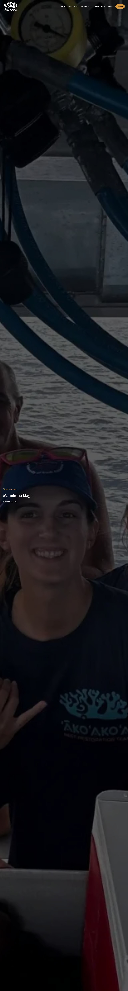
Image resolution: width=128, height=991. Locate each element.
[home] (10, 6)
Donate (120, 6)
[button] (72, 6)
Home (63, 6)
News (110, 6)
